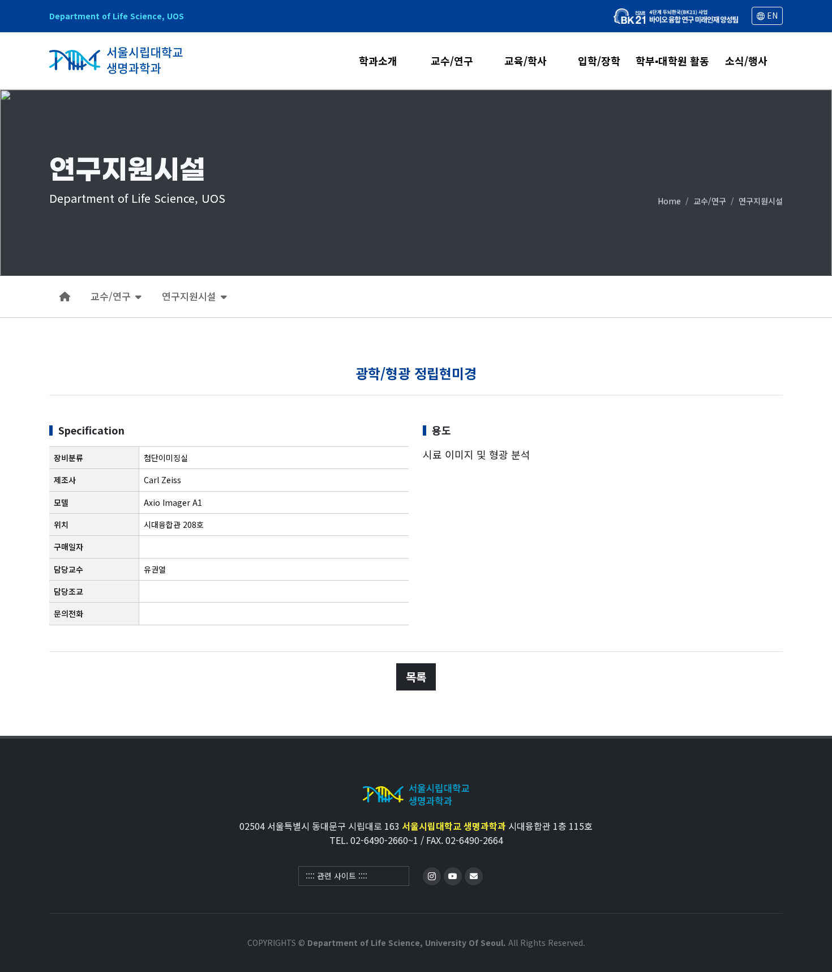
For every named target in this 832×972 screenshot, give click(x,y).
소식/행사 (746, 61)
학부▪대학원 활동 (672, 61)
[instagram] (432, 876)
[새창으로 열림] (676, 16)
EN (771, 15)
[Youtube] (453, 876)
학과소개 (378, 61)
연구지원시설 (761, 200)
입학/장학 (599, 61)
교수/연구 (452, 61)
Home (669, 200)
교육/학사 (525, 61)
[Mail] (474, 876)
